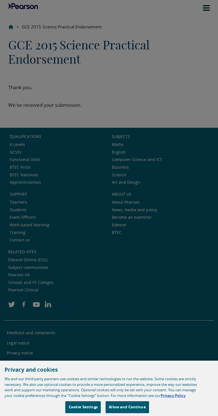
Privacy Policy (173, 395)
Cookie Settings (83, 406)
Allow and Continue (127, 406)
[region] (109, 388)
